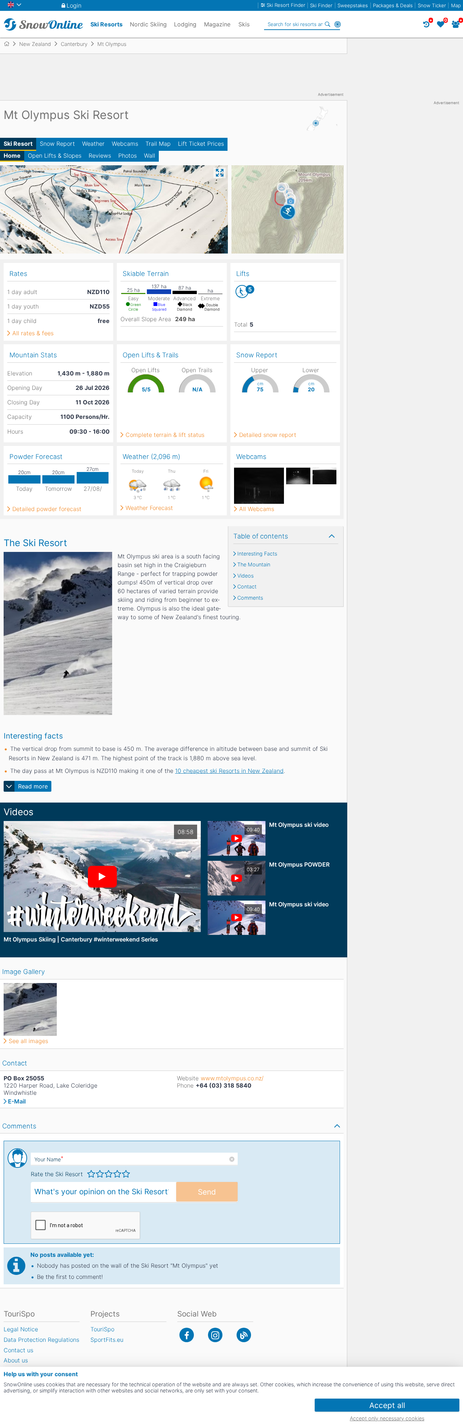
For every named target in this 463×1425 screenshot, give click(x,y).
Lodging (185, 24)
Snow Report (57, 143)
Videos (245, 575)
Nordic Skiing (148, 24)
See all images (28, 1041)
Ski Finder (321, 5)
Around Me (337, 24)
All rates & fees (33, 333)
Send (207, 1191)
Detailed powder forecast (46, 509)
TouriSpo (102, 1329)
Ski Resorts (106, 24)
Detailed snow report (267, 435)
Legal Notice (21, 1329)
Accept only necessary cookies (387, 1418)
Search (327, 24)
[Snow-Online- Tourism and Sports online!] (10, 43)
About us (16, 1360)
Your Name (48, 1159)
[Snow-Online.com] (43, 24)
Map (456, 5)
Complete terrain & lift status (165, 435)
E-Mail (17, 1101)
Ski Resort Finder (286, 5)
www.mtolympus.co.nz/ (232, 1078)
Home (12, 155)
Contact (246, 586)
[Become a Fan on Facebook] (186, 1335)
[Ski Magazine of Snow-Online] (244, 1335)
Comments (250, 597)
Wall (149, 155)
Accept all (387, 1405)
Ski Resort (18, 143)
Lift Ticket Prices (201, 143)
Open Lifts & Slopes (54, 155)
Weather (93, 143)
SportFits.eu (106, 1339)
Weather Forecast (149, 508)
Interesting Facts (257, 553)
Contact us (18, 1350)
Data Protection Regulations (41, 1339)
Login (74, 5)
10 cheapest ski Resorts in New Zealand (229, 770)
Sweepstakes (352, 5)
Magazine (217, 24)
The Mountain (253, 564)
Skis (244, 24)
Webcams (125, 143)
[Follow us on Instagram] (215, 1335)
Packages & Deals (393, 5)
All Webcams (256, 509)
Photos (127, 155)
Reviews (100, 155)
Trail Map (158, 143)
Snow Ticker (432, 5)
